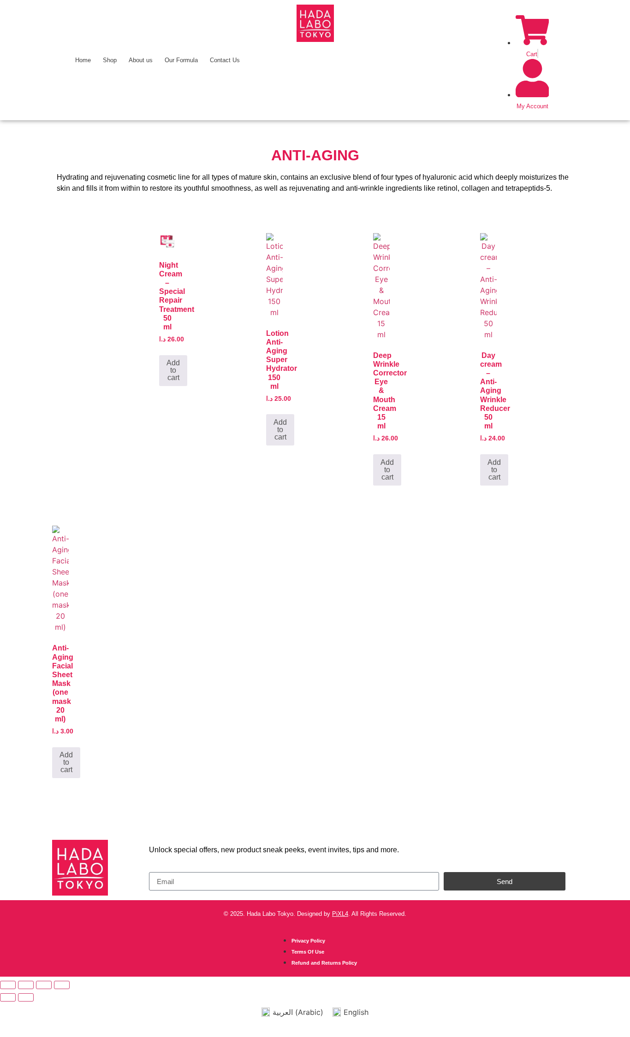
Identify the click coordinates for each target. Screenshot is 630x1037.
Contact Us (225, 60)
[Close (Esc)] (62, 985)
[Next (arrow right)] (26, 997)
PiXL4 (340, 913)
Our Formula (181, 60)
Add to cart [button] (173, 370)
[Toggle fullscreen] (26, 985)
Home (83, 60)
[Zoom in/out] (8, 985)
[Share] (44, 985)
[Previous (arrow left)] (8, 997)
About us (141, 60)
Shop (110, 60)
